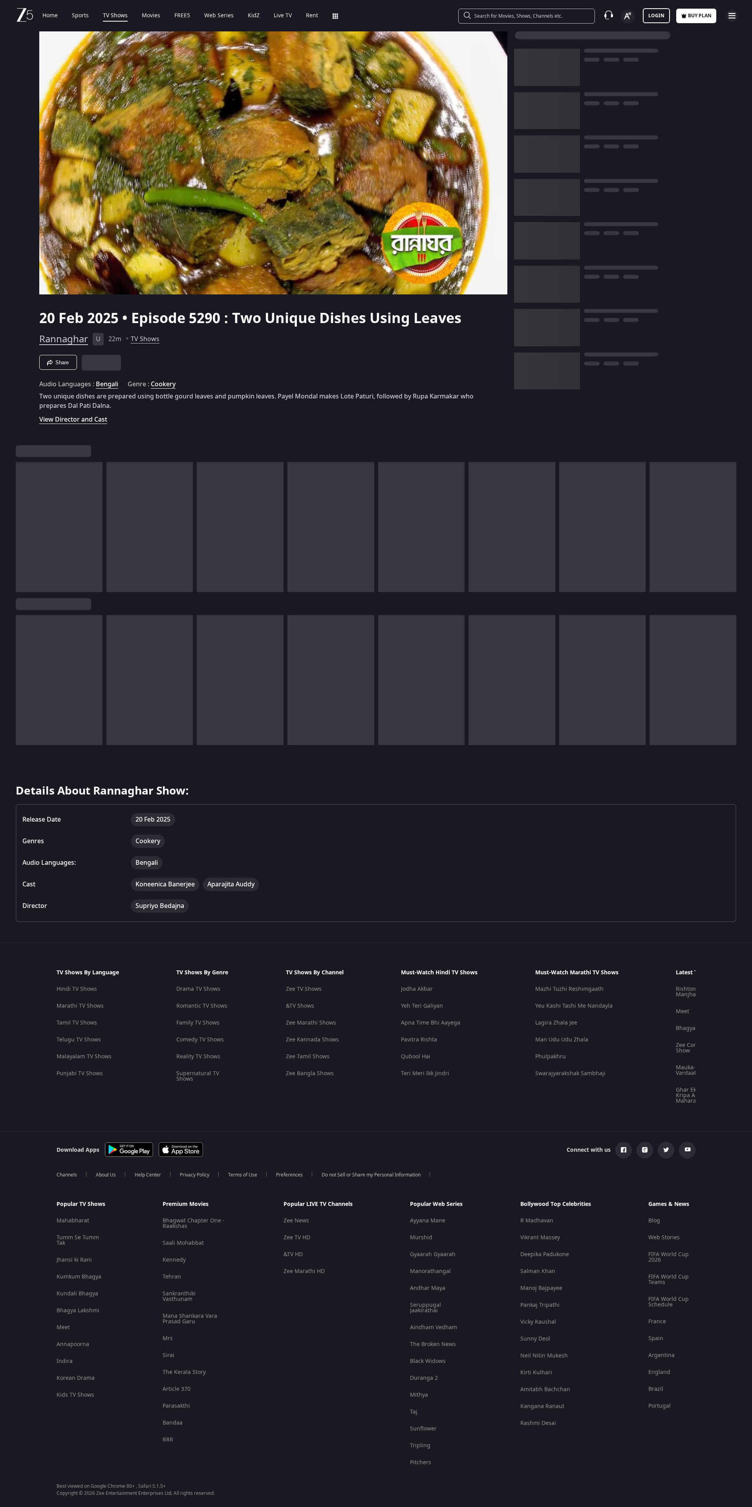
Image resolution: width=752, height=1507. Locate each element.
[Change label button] (628, 16)
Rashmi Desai (538, 1423)
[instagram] (645, 1150)
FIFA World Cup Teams (668, 1279)
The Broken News (433, 1344)
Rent (312, 15)
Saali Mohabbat (183, 1243)
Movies (151, 15)
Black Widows (428, 1361)
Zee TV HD (297, 1237)
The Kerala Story (184, 1372)
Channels (67, 1174)
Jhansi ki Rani (74, 1260)
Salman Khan (537, 1271)
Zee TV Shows (304, 989)
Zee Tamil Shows (307, 1056)
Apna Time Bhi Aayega (430, 1023)
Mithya (419, 1395)
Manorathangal (430, 1271)
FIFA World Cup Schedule (668, 1302)
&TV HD (293, 1254)
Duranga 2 (424, 1378)
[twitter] (666, 1150)
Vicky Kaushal (538, 1322)
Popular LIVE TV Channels (318, 1204)
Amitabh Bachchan (545, 1389)
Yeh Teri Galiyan (422, 1006)
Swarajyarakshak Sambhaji (570, 1073)
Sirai (168, 1355)
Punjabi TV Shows (80, 1073)
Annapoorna (73, 1344)
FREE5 (182, 15)
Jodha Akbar (417, 989)
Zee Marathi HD (304, 1271)
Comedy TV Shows (200, 1040)
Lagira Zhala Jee (556, 1023)
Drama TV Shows (198, 989)
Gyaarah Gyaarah (433, 1254)
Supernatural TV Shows (197, 1076)
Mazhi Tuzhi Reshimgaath (569, 989)
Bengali (107, 384)
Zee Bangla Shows (310, 1073)
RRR (168, 1440)
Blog (654, 1221)
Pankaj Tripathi (540, 1305)
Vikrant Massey (540, 1237)
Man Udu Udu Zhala (561, 1040)
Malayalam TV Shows (84, 1056)
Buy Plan (700, 15)
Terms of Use (242, 1174)
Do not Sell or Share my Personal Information (371, 1174)
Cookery (163, 384)
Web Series (219, 15)
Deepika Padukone (544, 1254)
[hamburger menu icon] (732, 15)
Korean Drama (76, 1378)
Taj (413, 1412)
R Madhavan (536, 1221)
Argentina (661, 1355)
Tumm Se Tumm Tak (78, 1240)
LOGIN (656, 15)
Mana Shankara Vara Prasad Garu (190, 1319)
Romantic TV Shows (201, 1006)
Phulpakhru (550, 1056)
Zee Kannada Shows (312, 1040)
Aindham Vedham (433, 1327)
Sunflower (423, 1429)
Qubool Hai (415, 1056)
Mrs (168, 1338)
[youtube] (687, 1150)
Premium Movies (186, 1204)
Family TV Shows (198, 1023)
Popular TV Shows (81, 1204)
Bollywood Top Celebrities (555, 1204)
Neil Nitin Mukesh (544, 1356)
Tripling (420, 1445)
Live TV (283, 15)
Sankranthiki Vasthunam (179, 1296)
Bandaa (173, 1423)
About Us (106, 1174)
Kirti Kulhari (536, 1372)
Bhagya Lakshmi (78, 1310)
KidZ (254, 15)
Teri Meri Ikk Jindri (425, 1073)
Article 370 (176, 1389)
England (659, 1372)
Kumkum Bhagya (79, 1277)
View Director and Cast (73, 419)
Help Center (148, 1174)
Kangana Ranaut (542, 1406)
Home (50, 15)
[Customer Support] (609, 15)
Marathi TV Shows (80, 1006)
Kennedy (174, 1260)
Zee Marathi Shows (311, 1023)
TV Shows (115, 15)
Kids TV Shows (75, 1395)
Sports (80, 15)
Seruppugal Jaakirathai (425, 1308)
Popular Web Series (436, 1204)
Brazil (655, 1389)
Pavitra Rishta (419, 1040)
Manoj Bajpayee (541, 1288)
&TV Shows (300, 1006)
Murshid (421, 1237)
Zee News (296, 1221)
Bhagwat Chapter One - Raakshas (194, 1223)
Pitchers (420, 1462)
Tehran (172, 1277)
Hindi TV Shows (77, 989)
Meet (682, 1011)
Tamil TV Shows (77, 1023)
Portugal (659, 1406)
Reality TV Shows (198, 1056)
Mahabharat (73, 1221)
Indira (65, 1361)
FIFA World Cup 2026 (668, 1257)
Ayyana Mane (427, 1221)
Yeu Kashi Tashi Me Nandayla (574, 1006)
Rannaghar (63, 339)
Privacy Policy (194, 1174)
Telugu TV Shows (79, 1040)
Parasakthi (176, 1406)
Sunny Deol (535, 1339)
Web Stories (664, 1237)
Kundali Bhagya (77, 1294)
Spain (655, 1338)
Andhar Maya (427, 1288)
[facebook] (623, 1150)
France (657, 1321)
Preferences (289, 1174)
